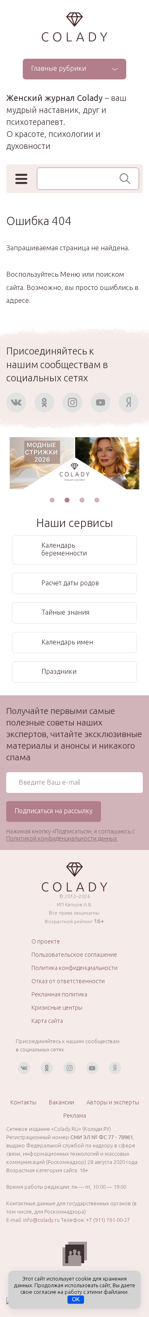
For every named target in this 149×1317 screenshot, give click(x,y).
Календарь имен (67, 642)
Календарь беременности (64, 549)
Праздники (59, 671)
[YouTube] (101, 402)
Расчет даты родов (70, 583)
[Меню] (21, 179)
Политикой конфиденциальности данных (61, 838)
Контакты (23, 1102)
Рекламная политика (59, 994)
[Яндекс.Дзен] (129, 402)
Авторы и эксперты (113, 1102)
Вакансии (61, 1102)
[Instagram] (72, 402)
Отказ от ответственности (68, 981)
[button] (52, 500)
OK (76, 1299)
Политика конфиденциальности (74, 968)
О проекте (45, 941)
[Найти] (127, 179)
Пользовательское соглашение (74, 954)
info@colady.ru (41, 1220)
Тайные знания (65, 612)
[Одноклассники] (44, 402)
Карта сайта (47, 1021)
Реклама (74, 1115)
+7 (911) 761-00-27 (108, 1220)
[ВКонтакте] (16, 402)
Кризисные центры (56, 1007)
